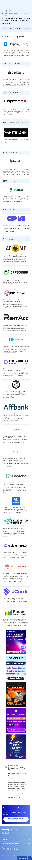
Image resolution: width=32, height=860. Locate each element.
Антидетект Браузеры (14, 28)
